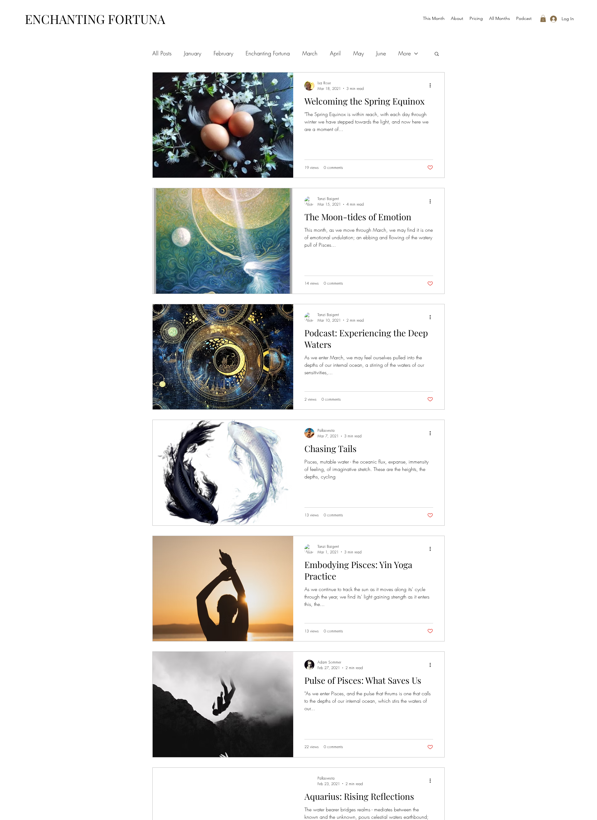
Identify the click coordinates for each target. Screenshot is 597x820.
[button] (543, 18)
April (335, 53)
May (358, 53)
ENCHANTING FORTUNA (95, 19)
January (192, 53)
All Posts (162, 53)
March (309, 53)
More (404, 53)
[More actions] (432, 85)
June (381, 53)
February (223, 53)
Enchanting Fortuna (268, 53)
